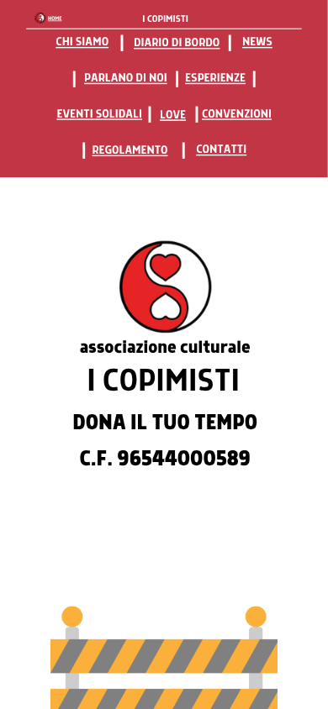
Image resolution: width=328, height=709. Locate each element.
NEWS (257, 40)
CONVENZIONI (237, 113)
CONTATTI (221, 148)
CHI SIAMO (82, 40)
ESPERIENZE (215, 77)
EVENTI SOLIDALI (99, 113)
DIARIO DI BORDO (177, 40)
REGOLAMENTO (129, 148)
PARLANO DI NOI (125, 77)
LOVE (173, 113)
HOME (54, 18)
